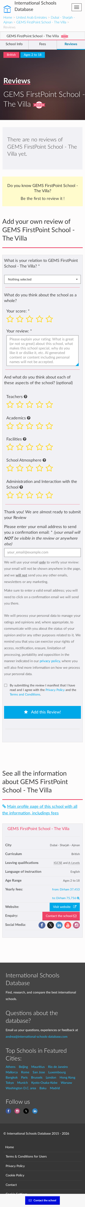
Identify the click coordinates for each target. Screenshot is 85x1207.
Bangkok (12, 1077)
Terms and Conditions (25, 694)
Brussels (36, 1077)
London (51, 1077)
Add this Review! (45, 712)
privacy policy (50, 661)
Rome (25, 1072)
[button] (25, 397)
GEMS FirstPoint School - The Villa (41, 22)
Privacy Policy (55, 690)
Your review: (17, 331)
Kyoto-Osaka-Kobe (44, 1082)
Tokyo (10, 1082)
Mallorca (12, 1072)
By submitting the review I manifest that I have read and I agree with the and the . (43, 690)
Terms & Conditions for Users (26, 1156)
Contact (11, 1185)
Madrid (55, 1088)
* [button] (39, 266)
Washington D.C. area (21, 1088)
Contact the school (59, 916)
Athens (10, 1067)
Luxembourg (57, 1072)
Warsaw (66, 1082)
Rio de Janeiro (58, 1067)
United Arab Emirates (31, 17)
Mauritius (38, 1067)
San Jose (39, 1072)
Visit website (63, 907)
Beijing (23, 1067)
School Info (14, 44)
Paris (24, 1077)
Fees (42, 44)
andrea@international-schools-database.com (37, 1036)
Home (7, 17)
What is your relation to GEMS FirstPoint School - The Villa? (41, 263)
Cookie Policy (15, 1175)
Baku (42, 1088)
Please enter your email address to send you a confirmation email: (42, 535)
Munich (22, 1082)
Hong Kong (67, 1077)
